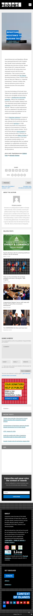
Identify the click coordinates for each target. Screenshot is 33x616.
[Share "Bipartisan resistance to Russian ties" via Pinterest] (13, 170)
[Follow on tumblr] (11, 602)
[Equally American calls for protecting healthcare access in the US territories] (16, 242)
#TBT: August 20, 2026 (9, 431)
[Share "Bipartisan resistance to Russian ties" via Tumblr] (9, 170)
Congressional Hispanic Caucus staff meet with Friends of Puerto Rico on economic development (16, 303)
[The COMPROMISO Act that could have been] (16, 318)
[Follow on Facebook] (4, 602)
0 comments (16, 42)
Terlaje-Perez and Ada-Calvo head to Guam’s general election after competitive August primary (15, 420)
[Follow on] (4, 606)
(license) (17, 155)
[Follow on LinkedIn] (14, 602)
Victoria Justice (12, 41)
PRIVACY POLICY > (10, 542)
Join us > (7, 580)
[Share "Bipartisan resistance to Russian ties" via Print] (26, 170)
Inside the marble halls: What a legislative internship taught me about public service (14, 436)
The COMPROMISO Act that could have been (15, 328)
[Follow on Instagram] (7, 602)
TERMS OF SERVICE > (19, 540)
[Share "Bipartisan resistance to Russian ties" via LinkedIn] (16, 170)
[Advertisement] (16, 461)
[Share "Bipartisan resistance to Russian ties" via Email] (23, 170)
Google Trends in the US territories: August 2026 (16, 441)
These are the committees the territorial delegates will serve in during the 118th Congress (14, 278)
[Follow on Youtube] (21, 602)
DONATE (9, 576)
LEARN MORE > (9, 540)
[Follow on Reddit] (28, 602)
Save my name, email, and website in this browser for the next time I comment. (16, 366)
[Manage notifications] (29, 612)
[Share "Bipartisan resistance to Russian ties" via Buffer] (20, 170)
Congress (9, 42)
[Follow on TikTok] (17, 602)
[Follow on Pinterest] (24, 602)
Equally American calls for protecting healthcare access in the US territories (16, 253)
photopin (12, 155)
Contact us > (8, 584)
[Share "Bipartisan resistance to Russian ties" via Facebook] (6, 170)
